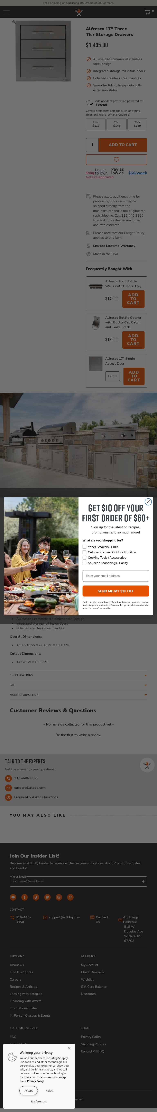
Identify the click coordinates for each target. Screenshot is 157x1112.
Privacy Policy (35, 1081)
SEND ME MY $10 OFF (116, 591)
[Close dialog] (148, 501)
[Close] (70, 1048)
